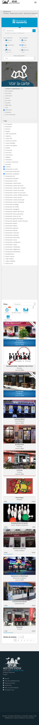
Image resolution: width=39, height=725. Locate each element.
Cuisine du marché (11, 141)
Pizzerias (8, 167)
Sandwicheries (9, 254)
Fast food (8, 152)
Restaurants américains (12, 171)
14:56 (14, 89)
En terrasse (8, 150)
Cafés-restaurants (10, 134)
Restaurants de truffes (12, 207)
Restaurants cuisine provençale (14, 200)
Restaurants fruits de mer (13, 216)
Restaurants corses (11, 181)
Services (9, 40)
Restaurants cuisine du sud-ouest (15, 193)
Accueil (7, 678)
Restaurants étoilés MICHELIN (14, 211)
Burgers (7, 131)
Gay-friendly (8, 320)
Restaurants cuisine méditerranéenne (16, 195)
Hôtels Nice (8, 685)
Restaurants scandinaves (13, 242)
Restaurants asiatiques (12, 174)
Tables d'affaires (10, 261)
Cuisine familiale (10, 143)
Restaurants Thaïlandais (12, 247)
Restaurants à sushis (11, 169)
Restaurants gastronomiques (14, 218)
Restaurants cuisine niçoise (13, 197)
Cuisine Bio (8, 138)
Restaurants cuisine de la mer (14, 185)
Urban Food (9, 263)
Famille (26, 313)
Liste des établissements (12, 681)
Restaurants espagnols (12, 209)
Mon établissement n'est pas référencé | (21, 717)
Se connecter (30, 718)
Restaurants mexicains (12, 233)
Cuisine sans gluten (11, 145)
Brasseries (8, 126)
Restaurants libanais (11, 230)
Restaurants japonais (11, 228)
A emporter (8, 124)
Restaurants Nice (10, 683)
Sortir (25, 45)
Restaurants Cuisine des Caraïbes (15, 188)
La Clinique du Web (18, 670)
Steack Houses (9, 256)
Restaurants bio (10, 176)
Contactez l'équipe (27, 716)
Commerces (10, 45)
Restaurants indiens (11, 223)
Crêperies (8, 136)
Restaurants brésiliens (12, 178)
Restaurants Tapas (11, 244)
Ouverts (7, 310)
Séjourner (26, 50)
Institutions (8, 160)
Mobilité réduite (16, 313)
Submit (33, 30)
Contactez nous (9, 690)
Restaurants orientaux (12, 235)
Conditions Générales (14, 716)
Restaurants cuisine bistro (13, 183)
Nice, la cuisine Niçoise (11, 687)
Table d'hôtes (9, 259)
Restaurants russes (11, 240)
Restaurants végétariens (12, 249)
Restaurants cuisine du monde (14, 190)
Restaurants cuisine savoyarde (14, 202)
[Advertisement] (15, 286)
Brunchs (7, 129)
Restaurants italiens (11, 226)
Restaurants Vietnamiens (13, 252)
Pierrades (8, 164)
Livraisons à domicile (11, 162)
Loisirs (9, 50)
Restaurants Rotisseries (12, 237)
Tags (5, 121)
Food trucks (9, 155)
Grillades (8, 157)
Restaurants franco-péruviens (14, 214)
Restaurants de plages (12, 204)
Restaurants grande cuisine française (16, 221)
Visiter (25, 40)
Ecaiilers (7, 148)
